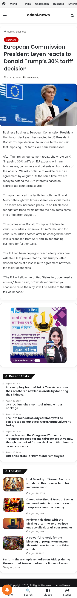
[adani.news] (38, 15)
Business (21, 31)
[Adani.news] (4, 3)
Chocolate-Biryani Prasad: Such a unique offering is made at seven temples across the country (49, 503)
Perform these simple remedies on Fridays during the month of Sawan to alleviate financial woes (36, 561)
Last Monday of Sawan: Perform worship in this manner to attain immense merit (48, 483)
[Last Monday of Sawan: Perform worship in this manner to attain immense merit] (13, 484)
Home (10, 31)
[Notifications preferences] (7, 590)
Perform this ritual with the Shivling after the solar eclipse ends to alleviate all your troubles (49, 523)
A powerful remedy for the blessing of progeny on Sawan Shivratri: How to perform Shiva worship (47, 543)
